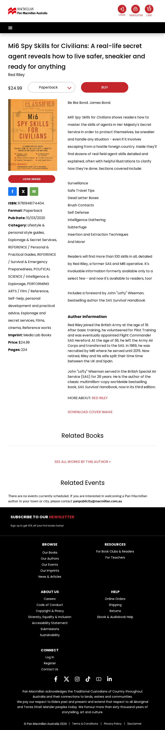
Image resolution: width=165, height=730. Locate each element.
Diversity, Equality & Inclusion (49, 617)
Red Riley (16, 74)
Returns (115, 611)
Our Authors (50, 558)
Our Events (50, 564)
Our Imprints (49, 570)
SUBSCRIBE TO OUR (44, 517)
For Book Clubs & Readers (115, 551)
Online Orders (115, 599)
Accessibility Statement (50, 623)
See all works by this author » (82, 461)
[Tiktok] (87, 679)
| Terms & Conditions (83, 723)
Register (50, 663)
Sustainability (50, 635)
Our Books (49, 552)
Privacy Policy (113, 723)
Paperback (48, 87)
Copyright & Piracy (50, 611)
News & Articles (49, 576)
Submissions (50, 629)
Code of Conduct (50, 605)
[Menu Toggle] (10, 28)
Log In (50, 657)
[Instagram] (77, 679)
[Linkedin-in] (109, 679)
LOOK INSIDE (32, 179)
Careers (50, 599)
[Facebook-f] (55, 679)
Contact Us (49, 669)
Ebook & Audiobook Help (115, 617)
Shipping (115, 605)
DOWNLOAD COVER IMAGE (90, 411)
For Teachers (115, 557)
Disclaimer (134, 723)
